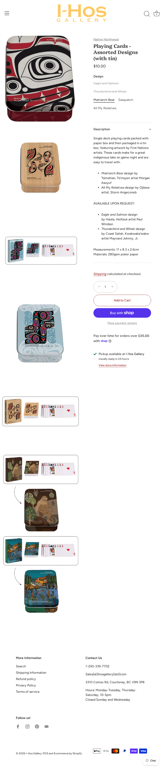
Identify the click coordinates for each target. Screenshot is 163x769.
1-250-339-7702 (97, 666)
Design (98, 76)
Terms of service (28, 692)
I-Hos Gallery (34, 753)
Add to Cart (122, 300)
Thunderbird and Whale (110, 91)
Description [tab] (101, 129)
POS (45, 753)
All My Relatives (104, 108)
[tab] (122, 199)
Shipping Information (31, 672)
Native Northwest (106, 39)
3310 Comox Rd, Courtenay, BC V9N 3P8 (115, 682)
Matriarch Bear (104, 100)
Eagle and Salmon (106, 83)
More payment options (122, 323)
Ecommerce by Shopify (68, 753)
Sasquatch (125, 100)
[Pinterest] (37, 726)
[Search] (146, 14)
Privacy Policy (26, 685)
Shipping (99, 274)
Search (21, 666)
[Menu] (7, 13)
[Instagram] (27, 726)
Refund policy (26, 679)
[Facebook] (18, 726)
